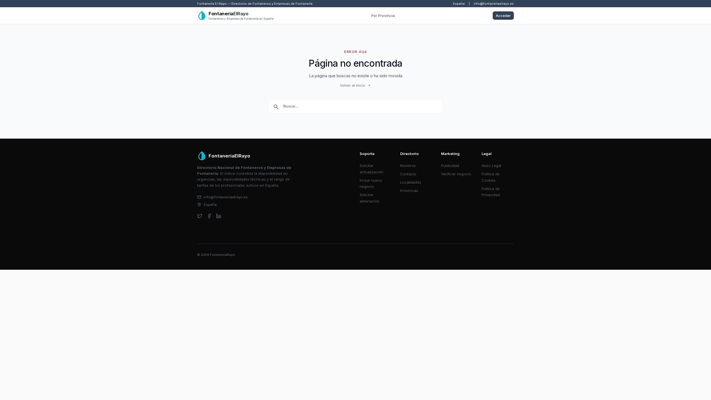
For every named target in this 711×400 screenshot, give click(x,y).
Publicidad (450, 165)
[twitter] (199, 216)
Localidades (410, 182)
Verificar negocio (456, 174)
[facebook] (209, 216)
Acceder (503, 15)
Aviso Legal (491, 165)
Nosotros (408, 165)
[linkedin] (218, 216)
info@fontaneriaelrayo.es (494, 4)
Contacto (408, 174)
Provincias (409, 190)
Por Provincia (383, 15)
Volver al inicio (352, 85)
